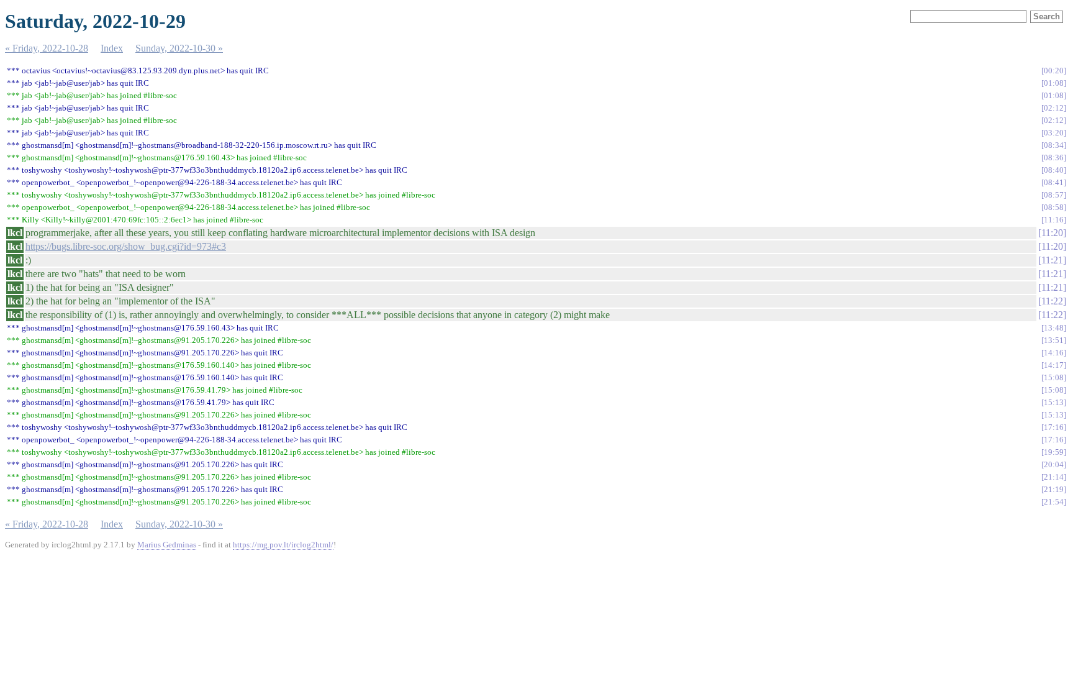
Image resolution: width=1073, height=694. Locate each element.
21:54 (1054, 501)
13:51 (1054, 340)
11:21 (1052, 260)
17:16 (1054, 427)
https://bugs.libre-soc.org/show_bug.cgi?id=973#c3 (125, 246)
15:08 (1054, 377)
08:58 (1054, 207)
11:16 (1054, 219)
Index (112, 48)
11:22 (1052, 301)
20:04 (1054, 464)
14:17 (1054, 365)
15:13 (1054, 402)
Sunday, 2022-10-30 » (179, 48)
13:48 (1054, 327)
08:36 (1054, 157)
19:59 (1054, 452)
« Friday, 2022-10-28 (46, 48)
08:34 (1054, 145)
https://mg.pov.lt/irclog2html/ (283, 544)
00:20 (1054, 70)
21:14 (1054, 477)
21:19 (1054, 489)
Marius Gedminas (166, 544)
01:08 (1054, 83)
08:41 (1054, 182)
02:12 (1054, 107)
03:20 (1054, 132)
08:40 (1054, 170)
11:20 (1052, 232)
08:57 (1054, 194)
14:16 (1054, 352)
